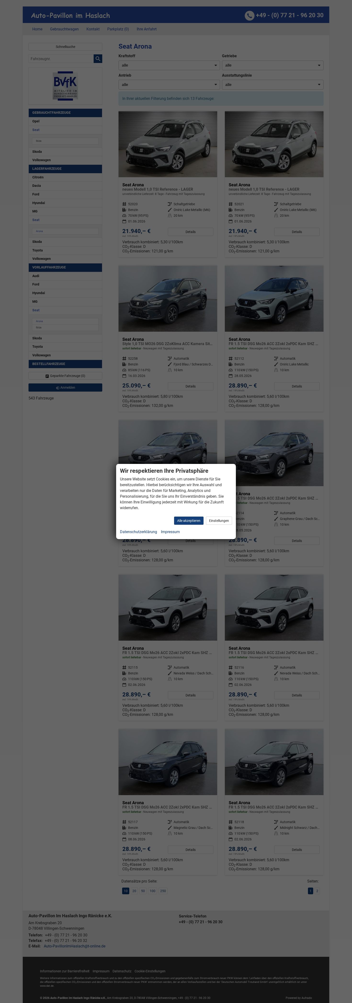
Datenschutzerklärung (138, 532)
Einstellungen (219, 521)
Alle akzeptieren (188, 521)
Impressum (170, 532)
